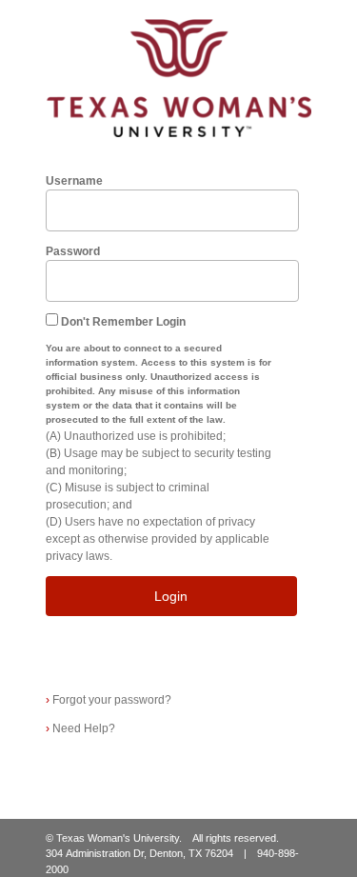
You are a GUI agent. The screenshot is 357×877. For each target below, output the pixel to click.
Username (74, 181)
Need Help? (80, 728)
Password (73, 251)
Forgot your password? (108, 700)
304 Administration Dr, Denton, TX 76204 (139, 853)
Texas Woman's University (117, 838)
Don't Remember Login (123, 322)
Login (171, 596)
